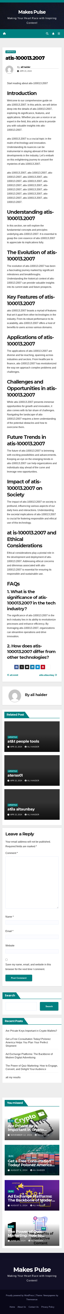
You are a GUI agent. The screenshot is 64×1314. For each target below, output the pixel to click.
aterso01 (15, 775)
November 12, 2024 (22, 1135)
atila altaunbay (47, 675)
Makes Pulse (32, 12)
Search (10, 995)
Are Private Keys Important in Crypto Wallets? (31, 1030)
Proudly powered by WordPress (20, 1295)
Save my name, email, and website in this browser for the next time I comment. (28, 966)
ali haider (25, 67)
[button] (47, 33)
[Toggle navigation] (59, 33)
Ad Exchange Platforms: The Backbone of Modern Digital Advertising (31, 1200)
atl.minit (13, 675)
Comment (11, 853)
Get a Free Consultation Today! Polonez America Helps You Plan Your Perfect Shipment (28, 1042)
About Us (22, 1307)
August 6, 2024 (19, 1170)
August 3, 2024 (19, 1205)
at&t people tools (23, 741)
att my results (13, 1077)
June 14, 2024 (18, 1241)
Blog (11, 1121)
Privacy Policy (47, 1307)
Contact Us (34, 1307)
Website (9, 945)
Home (12, 1307)
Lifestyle (10, 52)
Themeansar (31, 1299)
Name (9, 916)
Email (9, 931)
